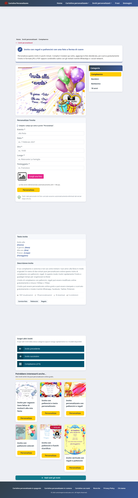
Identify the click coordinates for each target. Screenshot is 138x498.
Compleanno (43, 39)
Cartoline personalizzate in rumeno (58, 488)
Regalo (43, 301)
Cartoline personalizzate (77, 3)
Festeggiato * (23, 164)
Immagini (127, 3)
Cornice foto (22, 301)
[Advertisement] (69, 23)
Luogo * (21, 155)
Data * (20, 138)
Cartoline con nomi (82, 488)
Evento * (21, 129)
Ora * (19, 147)
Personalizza (26, 418)
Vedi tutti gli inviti (52, 478)
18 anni (94, 88)
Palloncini (34, 301)
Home (59, 3)
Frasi (117, 3)
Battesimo (96, 83)
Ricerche (96, 488)
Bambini (95, 79)
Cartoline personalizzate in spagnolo (27, 488)
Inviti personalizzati (101, 3)
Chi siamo (121, 488)
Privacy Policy (109, 488)
